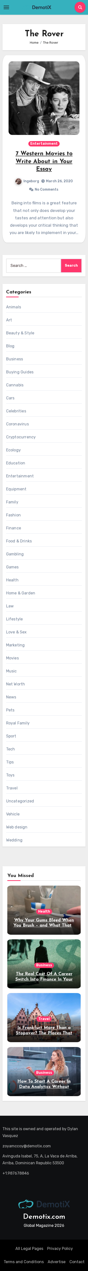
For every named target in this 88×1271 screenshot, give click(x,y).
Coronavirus (17, 424)
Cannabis (15, 385)
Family (12, 502)
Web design (17, 827)
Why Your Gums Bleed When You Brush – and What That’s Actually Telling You (44, 925)
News (11, 697)
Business (14, 359)
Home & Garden (20, 593)
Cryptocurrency (21, 437)
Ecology (13, 450)
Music (11, 671)
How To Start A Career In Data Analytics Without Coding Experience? (44, 1086)
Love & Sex (16, 632)
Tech (10, 749)
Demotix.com (44, 1217)
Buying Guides (20, 372)
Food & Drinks (19, 541)
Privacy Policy (60, 1248)
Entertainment (44, 144)
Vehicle (13, 814)
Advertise (57, 1261)
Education (15, 463)
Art (9, 320)
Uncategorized (20, 801)
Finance (13, 528)
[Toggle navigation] (6, 7)
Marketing (15, 645)
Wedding (14, 840)
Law (10, 606)
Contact (77, 1261)
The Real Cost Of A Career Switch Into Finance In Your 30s (44, 979)
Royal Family (18, 723)
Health (12, 580)
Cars (10, 398)
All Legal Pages (29, 1248)
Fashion (13, 515)
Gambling (15, 554)
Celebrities (16, 411)
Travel (12, 788)
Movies (12, 658)
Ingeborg (31, 181)
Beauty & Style (20, 333)
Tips (10, 762)
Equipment (16, 489)
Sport (11, 736)
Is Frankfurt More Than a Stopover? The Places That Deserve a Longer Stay (44, 1033)
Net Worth (15, 684)
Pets (10, 710)
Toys (10, 775)
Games (12, 567)
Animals (13, 307)
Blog (10, 346)
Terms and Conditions (24, 1261)
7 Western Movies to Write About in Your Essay (44, 161)
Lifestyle (14, 619)
